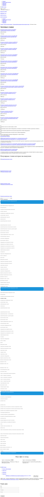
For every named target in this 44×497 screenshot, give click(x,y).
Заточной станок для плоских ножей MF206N (8, 80)
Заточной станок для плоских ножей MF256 (8, 61)
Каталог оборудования (7, 2)
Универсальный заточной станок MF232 (7, 30)
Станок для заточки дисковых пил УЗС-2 (8, 93)
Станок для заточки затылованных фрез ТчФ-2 (9, 118)
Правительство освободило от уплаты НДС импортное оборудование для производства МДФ (17, 144)
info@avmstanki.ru (3, 16)
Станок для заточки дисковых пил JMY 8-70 (8, 43)
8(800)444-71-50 (3, 13)
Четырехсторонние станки (5, 183)
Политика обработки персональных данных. (10, 479)
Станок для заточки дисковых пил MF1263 (8, 49)
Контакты (4, 4)
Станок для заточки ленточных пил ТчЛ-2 (8, 105)
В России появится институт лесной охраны (8, 150)
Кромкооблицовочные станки (5, 170)
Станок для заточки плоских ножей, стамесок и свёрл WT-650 (11, 87)
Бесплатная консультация (5, 136)
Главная (4, 1)
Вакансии (4, 5)
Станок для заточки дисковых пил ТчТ (7, 99)
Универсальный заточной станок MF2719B (8, 36)
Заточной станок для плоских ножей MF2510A (9, 74)
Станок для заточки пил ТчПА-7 (6, 112)
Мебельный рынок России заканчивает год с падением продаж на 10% (13, 139)
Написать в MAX (3, 11)
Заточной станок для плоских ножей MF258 (8, 68)
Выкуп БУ (4, 3)
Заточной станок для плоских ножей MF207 (8, 55)
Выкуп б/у (4, 470)
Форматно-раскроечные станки (6, 196)
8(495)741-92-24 (3, 15)
